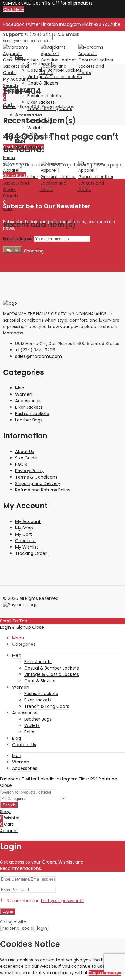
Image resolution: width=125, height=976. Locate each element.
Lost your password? (62, 901)
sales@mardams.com (38, 356)
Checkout (25, 541)
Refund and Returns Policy (42, 490)
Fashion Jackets (32, 413)
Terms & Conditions (36, 477)
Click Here (13, 9)
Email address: (18, 239)
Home (9, 106)
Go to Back (14, 175)
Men (19, 388)
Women (23, 394)
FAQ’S (21, 464)
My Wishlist (26, 547)
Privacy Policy (29, 471)
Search (9, 805)
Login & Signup (15, 627)
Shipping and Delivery (37, 483)
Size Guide (26, 458)
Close (38, 627)
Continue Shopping (23, 251)
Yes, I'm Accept (105, 973)
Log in (7, 911)
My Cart (23, 534)
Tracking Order (31, 553)
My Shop (24, 528)
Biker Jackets (28, 407)
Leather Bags (28, 420)
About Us (24, 451)
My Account (28, 521)
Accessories (27, 401)
